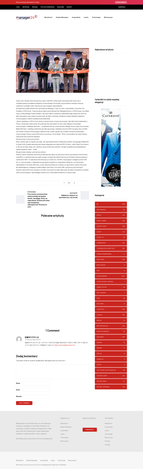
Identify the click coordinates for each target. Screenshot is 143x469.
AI (63, 230)
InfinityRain (62, 465)
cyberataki (111, 243)
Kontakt (69, 7)
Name (18, 383)
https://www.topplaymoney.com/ (64, 345)
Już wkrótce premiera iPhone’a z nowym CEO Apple (71, 242)
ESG (111, 270)
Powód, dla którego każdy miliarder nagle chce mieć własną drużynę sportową (33, 244)
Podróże (111, 337)
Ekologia (111, 259)
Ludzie (86, 17)
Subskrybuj (121, 7)
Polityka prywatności (47, 7)
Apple (73, 230)
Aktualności (48, 17)
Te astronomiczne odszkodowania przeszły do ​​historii (71, 282)
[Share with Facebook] (6, 176)
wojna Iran (111, 381)
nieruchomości (111, 331)
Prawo (111, 342)
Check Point (111, 226)
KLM (111, 298)
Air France (111, 209)
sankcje (111, 359)
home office (111, 287)
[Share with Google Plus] (6, 185)
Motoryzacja (108, 17)
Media (111, 320)
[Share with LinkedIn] (6, 190)
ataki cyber (111, 220)
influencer (111, 292)
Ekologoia (111, 265)
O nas (18, 7)
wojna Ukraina (111, 387)
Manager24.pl (47, 465)
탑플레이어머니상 (32, 337)
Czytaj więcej (121, 2)
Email (18, 390)
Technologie (96, 17)
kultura (111, 303)
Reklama (35, 7)
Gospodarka (76, 17)
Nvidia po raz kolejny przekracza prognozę (33, 281)
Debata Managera (62, 17)
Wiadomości (65, 231)
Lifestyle (111, 309)
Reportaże (26, 7)
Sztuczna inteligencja (111, 370)
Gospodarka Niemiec (111, 281)
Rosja (111, 353)
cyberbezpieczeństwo (111, 248)
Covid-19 (111, 237)
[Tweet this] (6, 181)
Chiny (111, 232)
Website (19, 396)
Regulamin (60, 7)
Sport (111, 364)
